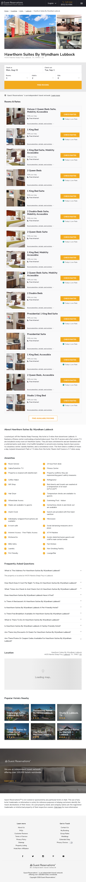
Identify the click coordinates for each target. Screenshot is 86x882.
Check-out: (48, 68)
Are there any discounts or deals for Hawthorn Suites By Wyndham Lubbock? (37, 632)
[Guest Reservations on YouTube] (63, 856)
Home (6, 11)
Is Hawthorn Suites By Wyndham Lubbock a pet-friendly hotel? (31, 607)
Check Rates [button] (70, 114)
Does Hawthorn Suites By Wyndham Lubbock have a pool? (29, 595)
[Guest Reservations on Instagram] (43, 856)
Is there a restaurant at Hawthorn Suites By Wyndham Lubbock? (32, 601)
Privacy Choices (62, 842)
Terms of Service (21, 836)
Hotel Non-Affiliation (21, 848)
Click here (58, 807)
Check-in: (9, 68)
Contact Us (65, 827)
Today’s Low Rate (71, 119)
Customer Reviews (21, 833)
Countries (14, 11)
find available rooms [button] (43, 418)
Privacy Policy (21, 839)
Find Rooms (43, 85)
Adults (34, 76)
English (51, 3)
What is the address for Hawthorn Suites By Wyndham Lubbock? (32, 570)
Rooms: (8, 76)
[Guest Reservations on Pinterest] (53, 856)
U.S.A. (21, 11)
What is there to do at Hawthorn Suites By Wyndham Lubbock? (31, 620)
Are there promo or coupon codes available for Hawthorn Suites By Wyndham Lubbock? (37, 639)
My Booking (65, 830)
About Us (21, 827)
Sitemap (21, 842)
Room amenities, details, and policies (39, 124)
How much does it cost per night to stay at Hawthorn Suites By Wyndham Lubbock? (40, 583)
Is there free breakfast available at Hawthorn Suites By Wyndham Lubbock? (37, 614)
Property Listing (21, 845)
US (80, 654)
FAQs (21, 830)
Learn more (55, 95)
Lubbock (28, 11)
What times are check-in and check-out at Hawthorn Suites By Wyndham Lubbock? (40, 589)
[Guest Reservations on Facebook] (24, 856)
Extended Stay (65, 839)
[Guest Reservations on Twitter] (33, 856)
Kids (59, 76)
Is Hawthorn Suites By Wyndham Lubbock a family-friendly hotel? (32, 626)
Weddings (64, 836)
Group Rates (64, 833)
